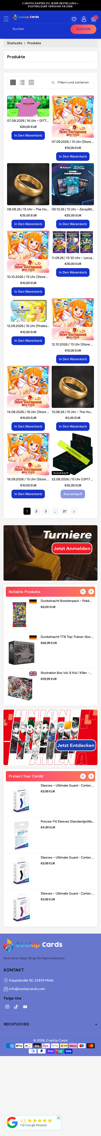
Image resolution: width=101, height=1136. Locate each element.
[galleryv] (31, 82)
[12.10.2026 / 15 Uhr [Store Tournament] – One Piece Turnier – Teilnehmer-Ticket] (73, 319)
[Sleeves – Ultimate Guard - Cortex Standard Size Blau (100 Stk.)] (21, 799)
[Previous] (83, 591)
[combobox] (40, 29)
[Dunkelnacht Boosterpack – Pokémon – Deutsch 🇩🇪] (21, 614)
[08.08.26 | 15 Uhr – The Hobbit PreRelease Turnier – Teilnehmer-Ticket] (28, 184)
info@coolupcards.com (27, 989)
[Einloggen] (84, 19)
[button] (8, 20)
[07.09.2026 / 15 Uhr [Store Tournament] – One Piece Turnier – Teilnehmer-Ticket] (73, 117)
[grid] (13, 82)
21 (64, 511)
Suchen (83, 29)
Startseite (14, 43)
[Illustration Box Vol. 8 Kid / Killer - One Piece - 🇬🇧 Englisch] (21, 686)
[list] (22, 82)
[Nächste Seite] (74, 511)
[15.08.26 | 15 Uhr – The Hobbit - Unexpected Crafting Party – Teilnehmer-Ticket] (73, 387)
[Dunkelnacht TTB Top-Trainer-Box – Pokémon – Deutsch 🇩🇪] (21, 650)
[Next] (91, 591)
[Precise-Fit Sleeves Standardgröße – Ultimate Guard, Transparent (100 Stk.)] (21, 835)
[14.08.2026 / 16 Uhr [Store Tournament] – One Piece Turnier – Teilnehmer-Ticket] (28, 387)
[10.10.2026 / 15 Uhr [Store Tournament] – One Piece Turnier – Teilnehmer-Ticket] (28, 252)
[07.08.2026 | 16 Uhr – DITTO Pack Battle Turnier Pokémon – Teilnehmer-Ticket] (28, 106)
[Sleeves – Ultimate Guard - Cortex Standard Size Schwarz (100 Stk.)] (21, 871)
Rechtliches (16, 1024)
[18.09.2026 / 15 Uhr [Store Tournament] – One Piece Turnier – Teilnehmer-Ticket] (28, 454)
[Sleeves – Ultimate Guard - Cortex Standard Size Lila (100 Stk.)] (21, 907)
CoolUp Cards (57, 1041)
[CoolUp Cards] (12, 1122)
